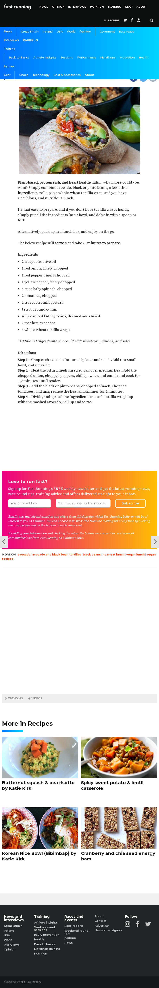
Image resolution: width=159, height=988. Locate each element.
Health (143, 57)
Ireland (48, 31)
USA (60, 31)
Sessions (66, 57)
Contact (100, 920)
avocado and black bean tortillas (56, 554)
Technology (40, 75)
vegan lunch (135, 554)
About (142, 6)
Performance (86, 57)
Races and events (73, 918)
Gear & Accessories (67, 75)
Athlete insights (46, 922)
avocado (24, 554)
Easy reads (126, 31)
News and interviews (14, 918)
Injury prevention (46, 934)
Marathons (108, 57)
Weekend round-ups (77, 932)
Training (114, 6)
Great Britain (30, 31)
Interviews (77, 6)
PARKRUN (97, 6)
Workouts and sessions (44, 928)
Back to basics (44, 944)
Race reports (73, 925)
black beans (92, 554)
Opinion (58, 6)
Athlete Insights (44, 57)
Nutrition (40, 953)
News (43, 6)
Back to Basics (19, 57)
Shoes (23, 75)
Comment (107, 31)
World (71, 31)
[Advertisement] (79, 438)
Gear (129, 6)
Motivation (127, 57)
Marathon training (47, 949)
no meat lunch (113, 554)
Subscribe (112, 20)
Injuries (9, 66)
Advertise (102, 925)
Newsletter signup (108, 930)
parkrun (70, 938)
